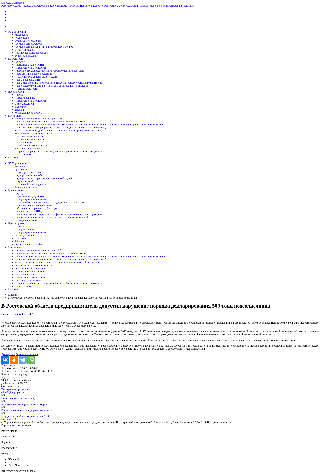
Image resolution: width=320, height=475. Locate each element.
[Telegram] (23, 360)
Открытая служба (25, 49)
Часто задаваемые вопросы (30, 136)
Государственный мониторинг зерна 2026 (38, 118)
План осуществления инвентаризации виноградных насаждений (52, 85)
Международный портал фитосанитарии (24, 404)
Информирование (25, 97)
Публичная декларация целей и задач (36, 76)
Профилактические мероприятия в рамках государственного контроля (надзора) (60, 127)
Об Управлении (17, 31)
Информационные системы (30, 67)
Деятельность (15, 58)
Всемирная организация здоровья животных (26, 410)
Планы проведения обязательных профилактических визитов (50, 121)
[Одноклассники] (14, 360)
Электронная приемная (28, 148)
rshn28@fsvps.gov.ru (12, 392)
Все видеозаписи (24, 103)
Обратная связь (23, 154)
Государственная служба (28, 43)
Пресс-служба (16, 91)
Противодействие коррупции (31, 52)
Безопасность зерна (27, 354)
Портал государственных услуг (19, 398)
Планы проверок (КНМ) (28, 79)
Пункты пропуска (25, 142)
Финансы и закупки (26, 55)
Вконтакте (20, 106)
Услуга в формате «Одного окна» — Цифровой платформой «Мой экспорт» (58, 130)
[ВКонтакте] (5, 360)
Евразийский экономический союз (34, 133)
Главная (12, 294)
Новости (19, 94)
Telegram (19, 109)
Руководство (22, 37)
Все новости (8, 365)
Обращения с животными (29, 139)
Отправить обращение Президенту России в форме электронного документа (58, 151)
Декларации (8, 354)
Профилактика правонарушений (33, 73)
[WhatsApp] (31, 360)
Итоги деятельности (26, 88)
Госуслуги (20, 61)
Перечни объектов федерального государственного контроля (49, 70)
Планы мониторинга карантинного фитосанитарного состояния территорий (58, 82)
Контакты (13, 157)
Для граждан (15, 115)
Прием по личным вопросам (31, 145)
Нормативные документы (29, 64)
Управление (21, 34)
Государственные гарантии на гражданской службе (44, 46)
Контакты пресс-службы (28, 112)
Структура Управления (28, 40)
